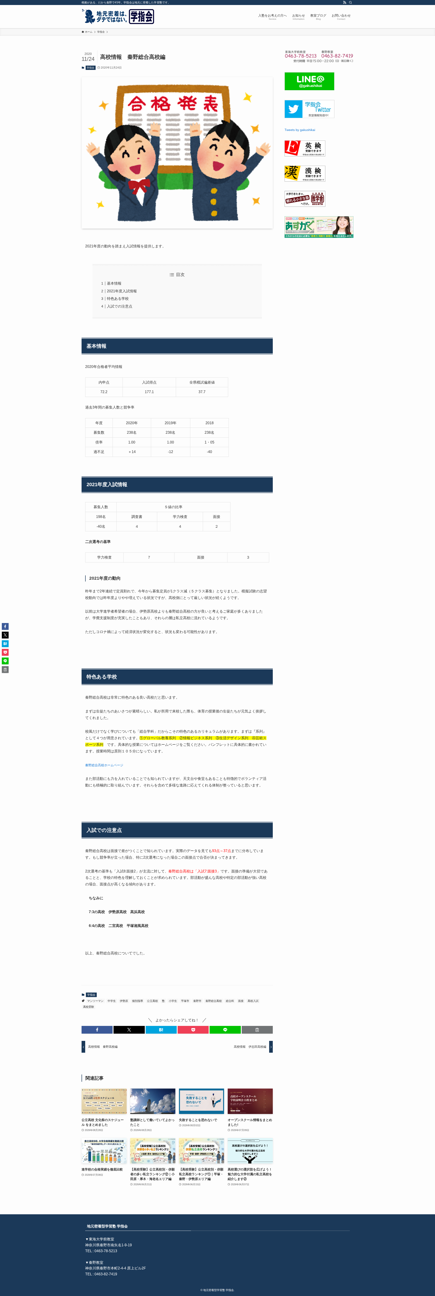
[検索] (350, 2)
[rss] (345, 2)
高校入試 (253, 1001)
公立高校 (152, 1001)
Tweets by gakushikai (300, 130)
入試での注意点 (119, 306)
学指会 (90, 67)
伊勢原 (124, 1001)
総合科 (230, 1001)
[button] (97, 1030)
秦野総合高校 (213, 1001)
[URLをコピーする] (257, 1030)
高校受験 (88, 1006)
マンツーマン (95, 1001)
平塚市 (185, 1001)
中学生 (112, 1001)
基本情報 (114, 283)
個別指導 (137, 1001)
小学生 (173, 1001)
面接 (241, 1001)
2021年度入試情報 (122, 291)
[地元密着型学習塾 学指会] (119, 17)
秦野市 (197, 1001)
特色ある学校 (118, 299)
